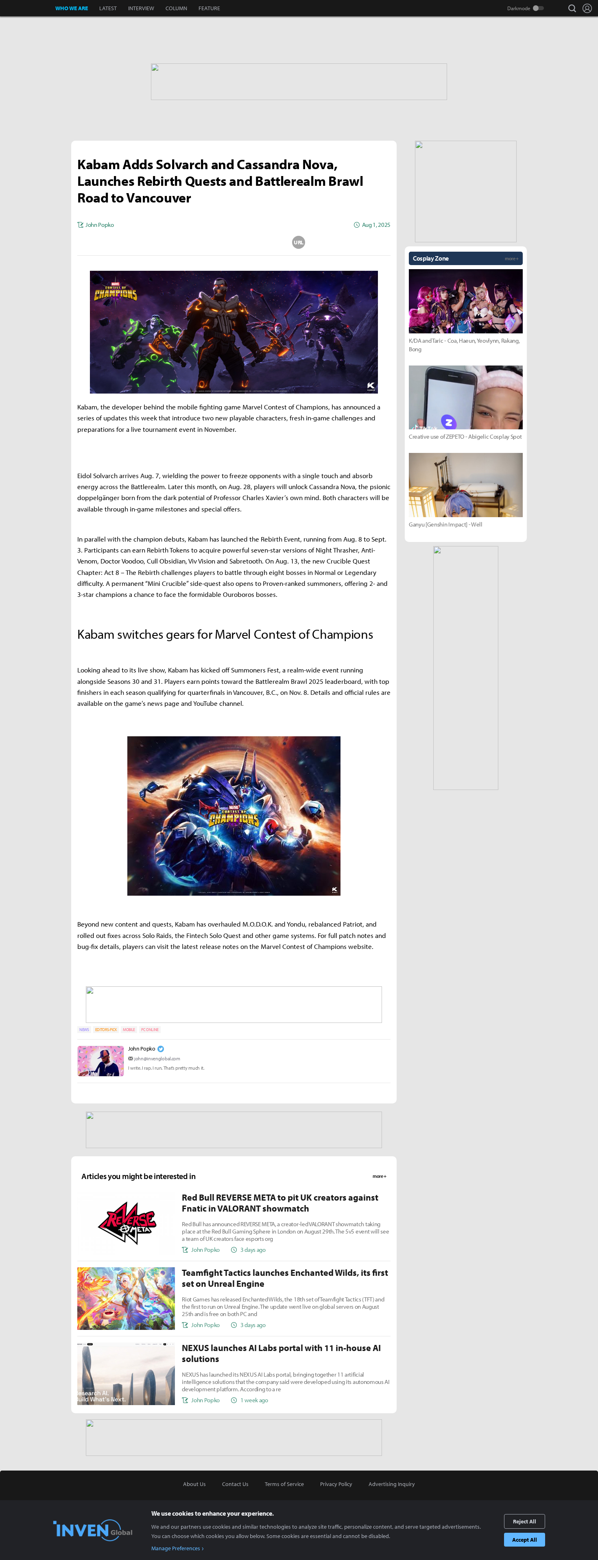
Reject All (524, 1521)
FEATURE (209, 8)
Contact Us (235, 1484)
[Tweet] (169, 242)
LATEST (108, 8)
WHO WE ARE (71, 8)
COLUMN (176, 8)
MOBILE (129, 1029)
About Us (194, 1484)
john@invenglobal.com (157, 1058)
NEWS (84, 1029)
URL (298, 242)
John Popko (141, 1048)
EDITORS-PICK (106, 1029)
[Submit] (233, 242)
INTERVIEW (141, 8)
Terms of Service (284, 1484)
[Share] (201, 242)
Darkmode (518, 8)
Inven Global (28, 8)
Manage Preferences (175, 1548)
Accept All (524, 1539)
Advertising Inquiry (392, 1484)
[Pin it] (266, 242)
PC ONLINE (150, 1029)
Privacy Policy (336, 1484)
